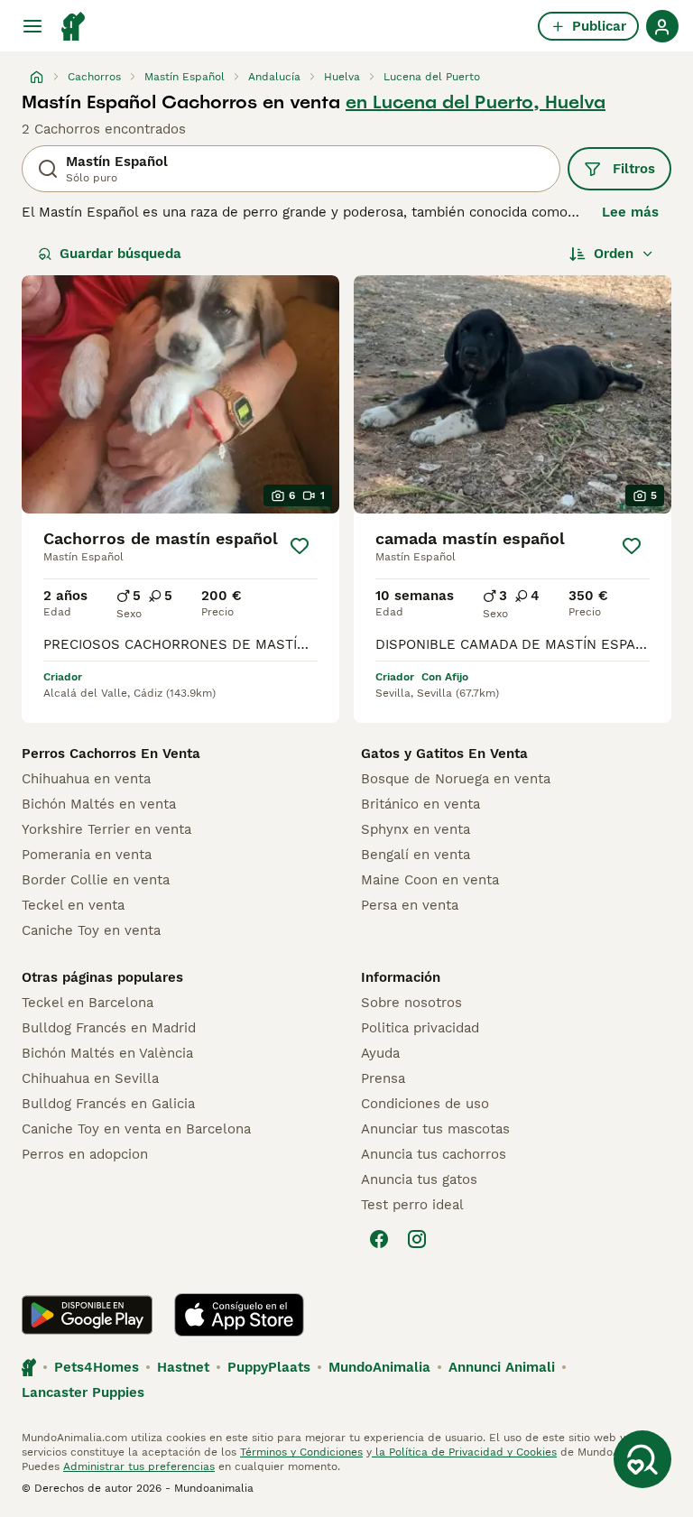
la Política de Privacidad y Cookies (464, 1452)
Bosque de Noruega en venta (455, 779)
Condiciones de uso (425, 1104)
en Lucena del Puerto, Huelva (475, 102)
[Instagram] (417, 1239)
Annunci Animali (501, 1367)
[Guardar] (300, 546)
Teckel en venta (73, 905)
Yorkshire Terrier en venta (106, 829)
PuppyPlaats (268, 1367)
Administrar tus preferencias (139, 1466)
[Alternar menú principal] (32, 26)
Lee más (630, 212)
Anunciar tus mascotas (435, 1129)
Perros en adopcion (85, 1154)
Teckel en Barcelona (87, 1002)
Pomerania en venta (87, 854)
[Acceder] (662, 26)
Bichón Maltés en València (107, 1053)
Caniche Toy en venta (91, 930)
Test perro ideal (412, 1205)
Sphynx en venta (415, 829)
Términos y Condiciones (301, 1452)
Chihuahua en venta (86, 779)
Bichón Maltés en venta (99, 804)
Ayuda (380, 1053)
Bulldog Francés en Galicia (108, 1104)
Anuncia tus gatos (419, 1179)
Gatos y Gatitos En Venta (444, 753)
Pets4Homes (96, 1367)
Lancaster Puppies (83, 1392)
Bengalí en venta (415, 854)
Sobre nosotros (411, 1002)
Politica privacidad (420, 1028)
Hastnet (183, 1367)
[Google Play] (87, 1315)
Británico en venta (420, 804)
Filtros (634, 169)
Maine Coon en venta (430, 880)
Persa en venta (409, 905)
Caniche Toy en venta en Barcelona (136, 1129)
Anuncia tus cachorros (433, 1154)
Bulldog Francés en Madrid (109, 1028)
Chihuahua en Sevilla (90, 1078)
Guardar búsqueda (120, 253)
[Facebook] (379, 1239)
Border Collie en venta (96, 880)
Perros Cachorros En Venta (111, 753)
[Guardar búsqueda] (642, 1459)
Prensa (383, 1078)
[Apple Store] (239, 1315)
